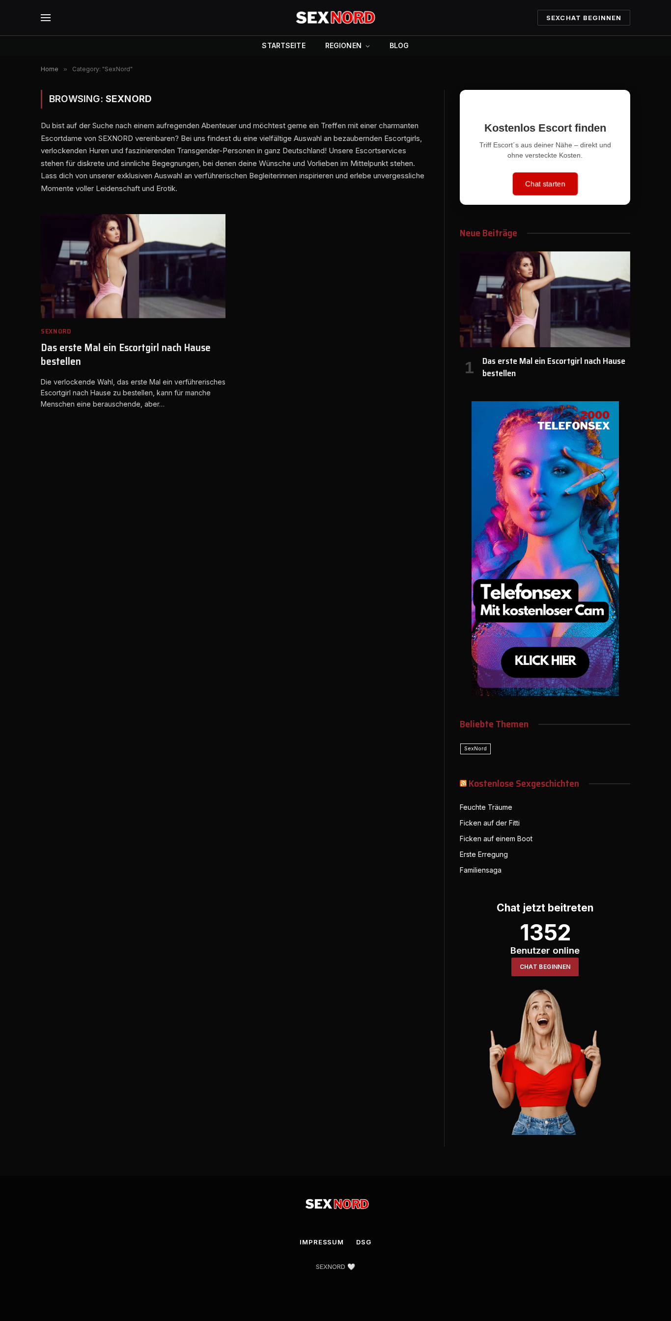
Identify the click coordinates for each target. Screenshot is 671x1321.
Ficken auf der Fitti (490, 823)
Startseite (283, 45)
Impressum (322, 1242)
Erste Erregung (484, 854)
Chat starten (545, 184)
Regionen (343, 45)
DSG (363, 1242)
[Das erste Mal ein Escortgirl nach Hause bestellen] (133, 266)
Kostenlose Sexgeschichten (524, 783)
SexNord (56, 331)
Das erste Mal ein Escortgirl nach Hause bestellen (126, 355)
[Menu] (46, 18)
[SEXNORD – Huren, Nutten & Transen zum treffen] (335, 17)
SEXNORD (330, 1266)
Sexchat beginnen (583, 18)
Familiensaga (481, 870)
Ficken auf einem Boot (496, 838)
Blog (399, 45)
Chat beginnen (545, 966)
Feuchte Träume (486, 807)
